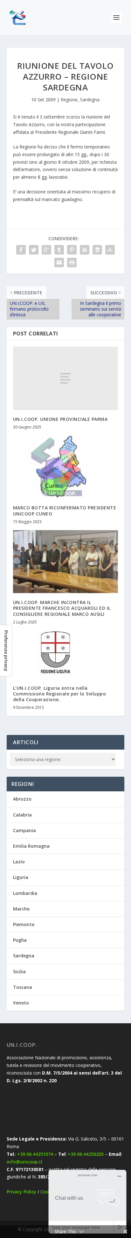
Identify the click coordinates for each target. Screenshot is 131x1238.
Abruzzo (22, 799)
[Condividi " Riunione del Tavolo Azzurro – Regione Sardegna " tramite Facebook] (21, 249)
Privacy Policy (21, 1192)
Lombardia (25, 893)
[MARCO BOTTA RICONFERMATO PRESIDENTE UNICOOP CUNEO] (65, 467)
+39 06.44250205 (86, 1154)
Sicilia (19, 971)
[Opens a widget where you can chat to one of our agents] (87, 1201)
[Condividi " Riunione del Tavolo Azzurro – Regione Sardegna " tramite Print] (72, 262)
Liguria (20, 877)
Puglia (20, 940)
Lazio (19, 862)
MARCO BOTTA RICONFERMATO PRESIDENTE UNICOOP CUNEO (64, 510)
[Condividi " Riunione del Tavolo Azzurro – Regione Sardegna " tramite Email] (59, 262)
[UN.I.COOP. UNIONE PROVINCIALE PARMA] (65, 378)
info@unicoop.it (25, 1162)
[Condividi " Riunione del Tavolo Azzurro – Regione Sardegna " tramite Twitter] (33, 249)
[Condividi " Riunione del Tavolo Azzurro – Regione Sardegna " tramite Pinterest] (72, 249)
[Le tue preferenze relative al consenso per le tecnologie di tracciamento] (6, 650)
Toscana (22, 987)
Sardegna (90, 100)
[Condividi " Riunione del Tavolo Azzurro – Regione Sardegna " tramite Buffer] (97, 249)
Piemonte (23, 924)
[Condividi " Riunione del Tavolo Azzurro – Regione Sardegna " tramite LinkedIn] (84, 249)
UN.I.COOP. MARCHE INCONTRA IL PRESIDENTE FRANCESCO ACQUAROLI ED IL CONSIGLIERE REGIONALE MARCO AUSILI (62, 608)
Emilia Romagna (31, 846)
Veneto (21, 1003)
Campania (24, 830)
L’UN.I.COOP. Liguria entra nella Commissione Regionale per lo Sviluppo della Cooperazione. (59, 693)
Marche (21, 909)
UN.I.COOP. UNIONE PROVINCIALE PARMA (60, 419)
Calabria (22, 815)
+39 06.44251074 (35, 1154)
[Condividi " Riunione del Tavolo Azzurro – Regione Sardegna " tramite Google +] (46, 249)
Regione (69, 100)
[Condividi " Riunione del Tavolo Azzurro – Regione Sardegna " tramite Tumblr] (59, 249)
